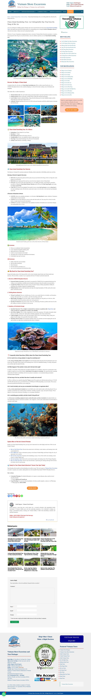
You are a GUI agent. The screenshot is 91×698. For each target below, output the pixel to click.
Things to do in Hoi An (66, 82)
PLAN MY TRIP (72, 110)
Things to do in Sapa (65, 74)
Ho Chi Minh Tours (64, 660)
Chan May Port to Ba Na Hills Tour (68, 53)
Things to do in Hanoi (65, 72)
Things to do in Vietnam (66, 70)
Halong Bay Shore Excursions (67, 61)
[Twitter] (11, 496)
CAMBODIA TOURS (42, 11)
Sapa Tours (62, 678)
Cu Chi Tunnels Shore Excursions (68, 43)
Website (12, 615)
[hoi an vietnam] (49, 119)
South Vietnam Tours (64, 654)
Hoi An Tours (24, 16)
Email (12, 611)
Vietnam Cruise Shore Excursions (67, 652)
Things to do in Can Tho (66, 95)
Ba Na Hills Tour (14, 452)
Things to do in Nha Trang (66, 86)
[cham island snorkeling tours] (49, 110)
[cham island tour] (16, 110)
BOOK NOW (32, 488)
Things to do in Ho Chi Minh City (68, 88)
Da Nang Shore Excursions (67, 51)
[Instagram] (14, 496)
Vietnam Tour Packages (28, 11)
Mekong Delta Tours (64, 662)
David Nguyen (60, 693)
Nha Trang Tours (63, 666)
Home (9, 16)
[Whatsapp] (22, 496)
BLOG (64, 11)
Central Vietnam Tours (16, 16)
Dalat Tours (62, 664)
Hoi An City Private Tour (16, 449)
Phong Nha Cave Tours (65, 674)
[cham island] (16, 121)
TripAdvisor (50, 309)
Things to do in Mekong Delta (67, 92)
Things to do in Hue (65, 80)
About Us (15, 11)
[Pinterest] (16, 496)
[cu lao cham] (32, 109)
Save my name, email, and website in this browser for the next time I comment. (28, 618)
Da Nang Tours (63, 670)
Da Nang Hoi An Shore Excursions (68, 55)
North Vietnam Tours (64, 658)
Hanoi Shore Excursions (66, 59)
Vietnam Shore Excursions (31, 4)
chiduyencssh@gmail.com (75, 6)
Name (12, 606)
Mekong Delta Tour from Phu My (68, 45)
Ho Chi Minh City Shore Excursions (69, 41)
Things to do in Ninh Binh (66, 78)
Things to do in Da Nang (66, 84)
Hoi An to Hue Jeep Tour (16, 460)
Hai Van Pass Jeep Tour (16, 455)
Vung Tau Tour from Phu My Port (68, 47)
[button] (4, 694)
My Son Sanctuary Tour (16, 459)
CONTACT (70, 11)
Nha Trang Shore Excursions (67, 49)
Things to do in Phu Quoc (66, 90)
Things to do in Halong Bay (67, 76)
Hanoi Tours (62, 676)
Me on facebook (50, 519)
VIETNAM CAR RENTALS (55, 11)
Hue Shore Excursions (66, 57)
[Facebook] (9, 496)
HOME (10, 11)
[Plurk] (19, 496)
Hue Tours (62, 672)
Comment (12, 586)
